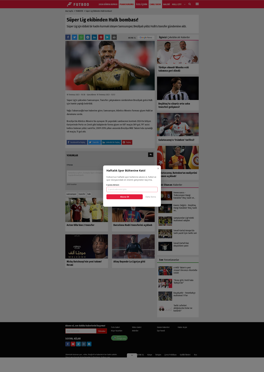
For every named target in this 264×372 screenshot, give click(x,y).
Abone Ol (124, 197)
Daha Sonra (150, 197)
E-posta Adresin (112, 185)
